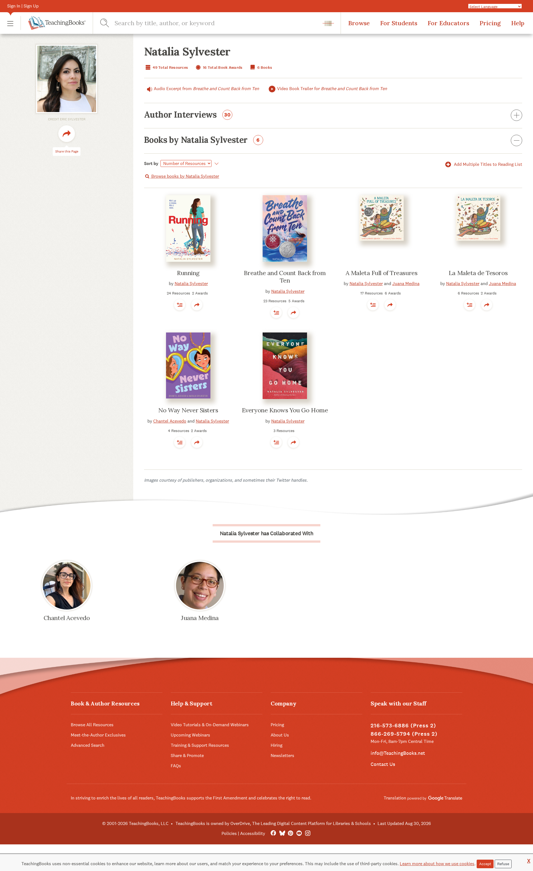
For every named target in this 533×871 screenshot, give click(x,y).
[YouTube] (299, 833)
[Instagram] (307, 833)
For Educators (448, 23)
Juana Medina (405, 283)
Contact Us (383, 764)
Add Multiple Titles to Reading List (487, 164)
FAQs (176, 766)
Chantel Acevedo (169, 421)
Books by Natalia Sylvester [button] (202, 140)
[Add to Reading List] (179, 304)
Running (188, 273)
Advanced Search (87, 745)
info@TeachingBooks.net (398, 753)
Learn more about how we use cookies (437, 864)
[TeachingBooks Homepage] (53, 23)
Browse (359, 23)
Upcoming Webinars (190, 735)
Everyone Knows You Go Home (285, 410)
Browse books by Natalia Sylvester (184, 176)
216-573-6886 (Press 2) (403, 725)
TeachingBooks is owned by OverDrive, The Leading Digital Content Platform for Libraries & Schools (273, 823)
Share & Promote (187, 755)
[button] (10, 23)
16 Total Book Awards (222, 67)
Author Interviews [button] (187, 115)
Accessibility (252, 833)
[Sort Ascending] (215, 163)
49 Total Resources (170, 67)
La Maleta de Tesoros (478, 273)
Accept (485, 863)
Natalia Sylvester (191, 283)
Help (517, 23)
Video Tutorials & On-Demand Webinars (210, 725)
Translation (395, 798)
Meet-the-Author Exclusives (98, 735)
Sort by (151, 163)
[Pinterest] (290, 833)
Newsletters (282, 755)
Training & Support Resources (200, 745)
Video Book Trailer (332, 89)
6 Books (264, 67)
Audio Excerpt (206, 89)
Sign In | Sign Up (23, 6)
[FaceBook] (273, 833)
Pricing (490, 23)
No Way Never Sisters (188, 410)
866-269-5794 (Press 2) (404, 734)
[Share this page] (66, 133)
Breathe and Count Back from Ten (285, 277)
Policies (229, 833)
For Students (398, 23)
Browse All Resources (92, 725)
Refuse (503, 863)
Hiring (276, 745)
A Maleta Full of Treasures (382, 273)
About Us (280, 735)
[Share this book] (196, 304)
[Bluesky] (282, 833)
